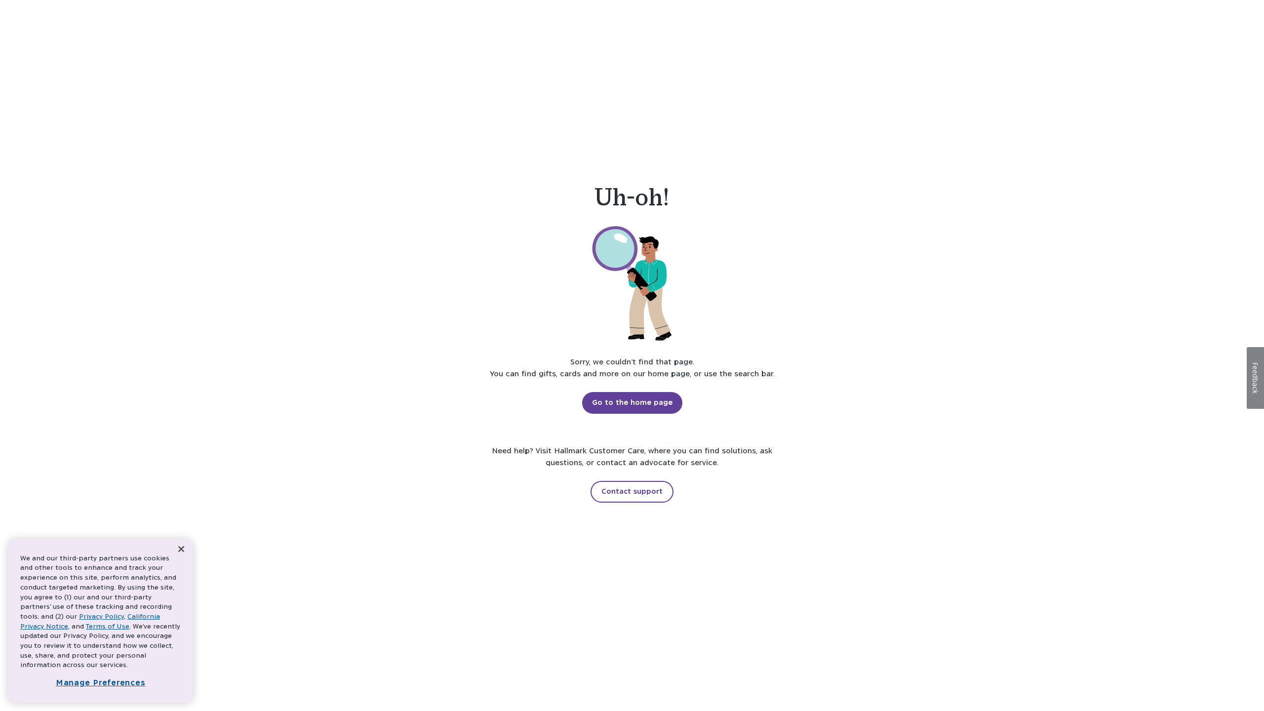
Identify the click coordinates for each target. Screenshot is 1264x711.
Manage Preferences (101, 683)
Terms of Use (107, 627)
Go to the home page (632, 402)
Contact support (632, 491)
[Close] (181, 549)
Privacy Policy (101, 617)
